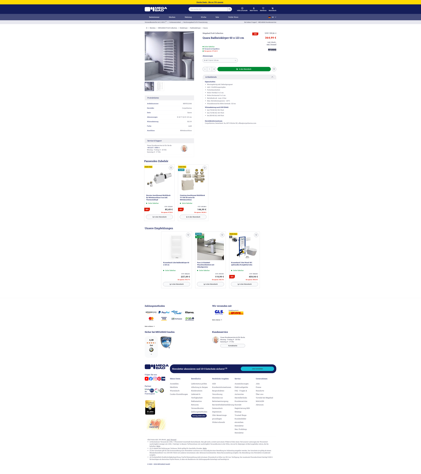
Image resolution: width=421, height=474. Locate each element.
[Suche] (229, 9)
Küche (203, 17)
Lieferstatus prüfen (199, 383)
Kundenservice (241, 401)
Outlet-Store (233, 17)
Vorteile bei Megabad (264, 397)
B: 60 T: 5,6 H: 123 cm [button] (211, 60)
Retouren (195, 404)
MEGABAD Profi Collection (167, 28)
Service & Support (154, 140)
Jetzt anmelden (257, 369)
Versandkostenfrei (155, 22)
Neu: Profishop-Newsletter (241, 431)
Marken (172, 17)
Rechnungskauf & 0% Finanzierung (195, 22)
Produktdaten (153, 98)
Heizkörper (184, 28)
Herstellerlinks (241, 397)
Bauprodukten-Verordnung (218, 392)
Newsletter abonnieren (199, 368)
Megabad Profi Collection (213, 33)
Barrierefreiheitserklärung (223, 404)
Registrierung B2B (242, 408)
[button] (242, 9)
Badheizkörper (195, 28)
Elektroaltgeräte (241, 387)
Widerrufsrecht (218, 422)
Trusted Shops (240, 415)
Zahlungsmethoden (199, 411)
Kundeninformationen (221, 387)
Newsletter (239, 426)
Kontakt (238, 404)
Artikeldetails (211, 77)
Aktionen (260, 404)
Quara (205, 28)
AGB (214, 383)
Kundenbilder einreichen (240, 420)
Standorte (260, 390)
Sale (217, 17)
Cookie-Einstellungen (179, 394)
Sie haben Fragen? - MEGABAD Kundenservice (260, 22)
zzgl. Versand (171, 440)
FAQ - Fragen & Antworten (241, 392)
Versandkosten (197, 408)
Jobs (258, 383)
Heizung (188, 17)
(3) (226, 368)
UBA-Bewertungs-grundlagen (219, 417)
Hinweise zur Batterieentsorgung (220, 399)
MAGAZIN (260, 401)
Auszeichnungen (242, 383)
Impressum (216, 411)
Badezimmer (154, 17)
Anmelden (174, 383)
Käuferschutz (196, 390)
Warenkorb (174, 390)
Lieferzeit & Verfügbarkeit (197, 396)
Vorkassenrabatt (175, 22)
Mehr (158, 446)
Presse (258, 387)
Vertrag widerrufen (198, 416)
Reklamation (196, 401)
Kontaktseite (232, 346)
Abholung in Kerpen (199, 387)
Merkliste (174, 387)
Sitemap (238, 411)
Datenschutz (217, 408)
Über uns (259, 394)
